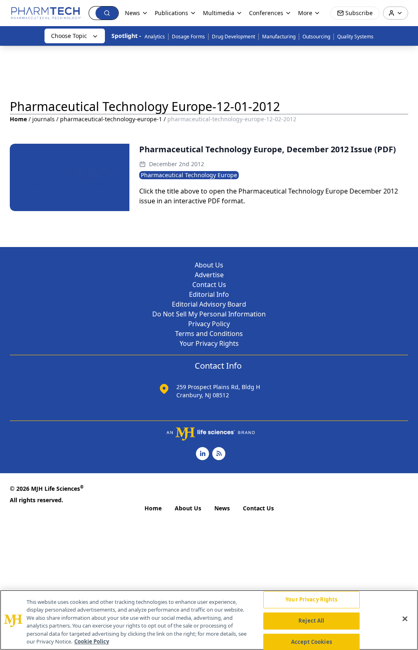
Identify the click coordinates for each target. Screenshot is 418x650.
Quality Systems (355, 36)
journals (43, 119)
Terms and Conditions (209, 333)
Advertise (209, 274)
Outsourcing (316, 36)
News (222, 508)
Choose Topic (69, 36)
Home (18, 119)
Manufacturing (279, 36)
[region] (209, 620)
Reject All (311, 620)
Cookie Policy (91, 641)
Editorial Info (209, 294)
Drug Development (233, 36)
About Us (209, 264)
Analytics (155, 36)
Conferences (266, 13)
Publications (171, 13)
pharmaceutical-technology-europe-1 (111, 119)
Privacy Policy (209, 323)
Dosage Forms (188, 36)
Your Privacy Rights (209, 343)
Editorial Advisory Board (209, 304)
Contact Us (209, 284)
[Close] (405, 619)
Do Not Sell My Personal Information (209, 313)
